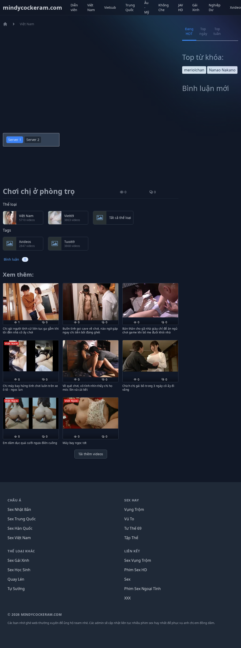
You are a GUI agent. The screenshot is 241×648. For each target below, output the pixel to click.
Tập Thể (131, 537)
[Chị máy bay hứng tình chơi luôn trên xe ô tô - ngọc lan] (31, 355)
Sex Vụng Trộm (137, 560)
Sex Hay (131, 500)
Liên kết (132, 551)
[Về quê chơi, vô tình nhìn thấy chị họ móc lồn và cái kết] (90, 358)
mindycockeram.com (32, 7)
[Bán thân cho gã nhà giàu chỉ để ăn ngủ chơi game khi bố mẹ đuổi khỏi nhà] (150, 300)
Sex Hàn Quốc (20, 528)
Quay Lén (16, 579)
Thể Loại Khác (21, 551)
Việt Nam (91, 7)
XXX (127, 598)
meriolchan (194, 70)
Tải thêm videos (90, 454)
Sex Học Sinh (19, 569)
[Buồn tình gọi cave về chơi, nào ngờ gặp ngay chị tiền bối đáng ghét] (90, 301)
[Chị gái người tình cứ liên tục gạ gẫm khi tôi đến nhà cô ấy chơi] (31, 301)
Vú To (129, 518)
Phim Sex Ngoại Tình (142, 588)
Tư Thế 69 (132, 528)
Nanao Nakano (222, 70)
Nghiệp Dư (215, 7)
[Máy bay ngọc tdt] (90, 413)
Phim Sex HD (135, 569)
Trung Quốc (130, 7)
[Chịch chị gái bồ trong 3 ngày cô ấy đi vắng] (150, 356)
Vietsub (110, 7)
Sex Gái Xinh (18, 560)
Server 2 (32, 139)
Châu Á (14, 500)
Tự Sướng (16, 588)
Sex (127, 579)
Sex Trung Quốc (22, 518)
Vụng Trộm (134, 509)
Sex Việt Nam (19, 537)
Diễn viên (74, 7)
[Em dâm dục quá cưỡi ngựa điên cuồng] (31, 413)
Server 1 (14, 139)
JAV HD (180, 7)
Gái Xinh (195, 7)
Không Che (163, 7)
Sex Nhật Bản (19, 509)
